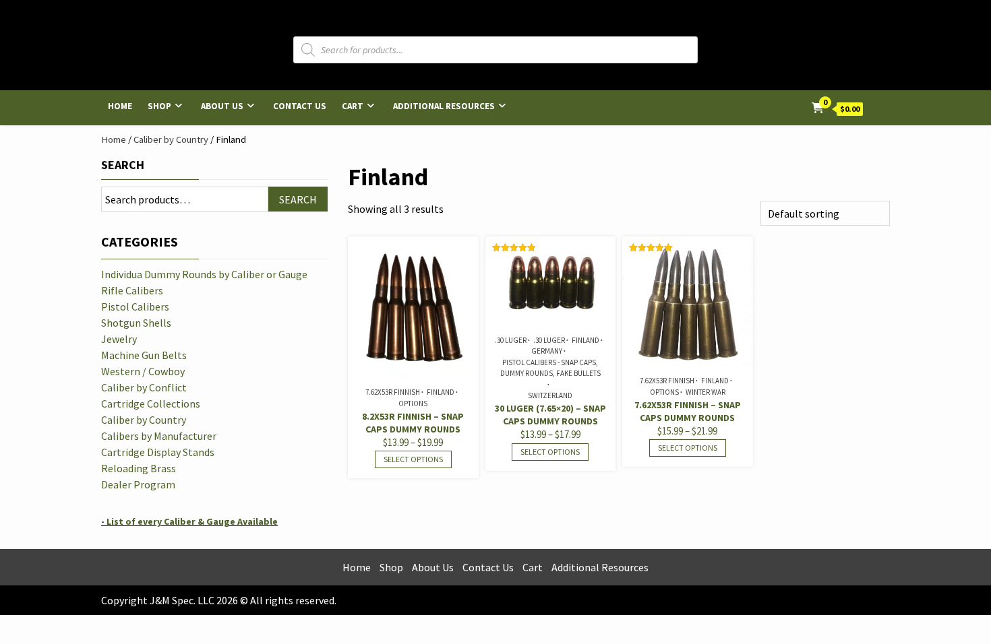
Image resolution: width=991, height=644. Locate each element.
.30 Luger (511, 340)
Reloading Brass (138, 468)
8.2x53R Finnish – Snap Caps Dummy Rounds (413, 422)
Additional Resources (444, 106)
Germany (546, 351)
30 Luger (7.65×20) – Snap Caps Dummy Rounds (550, 414)
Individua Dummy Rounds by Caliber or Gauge (204, 274)
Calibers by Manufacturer (158, 436)
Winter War (705, 392)
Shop (159, 106)
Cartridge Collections (150, 403)
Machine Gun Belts (144, 355)
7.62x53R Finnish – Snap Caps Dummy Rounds (687, 411)
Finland (440, 392)
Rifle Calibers (132, 290)
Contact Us (299, 106)
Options (412, 403)
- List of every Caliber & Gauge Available (189, 521)
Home (120, 106)
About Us (222, 106)
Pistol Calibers (135, 306)
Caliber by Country (170, 139)
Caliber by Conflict (144, 387)
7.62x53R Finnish (392, 392)
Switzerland (550, 395)
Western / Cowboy (143, 371)
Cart (352, 106)
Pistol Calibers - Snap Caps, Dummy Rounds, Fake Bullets (550, 368)
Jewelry (119, 339)
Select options (413, 459)
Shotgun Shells (136, 322)
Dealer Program (138, 484)
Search (122, 164)
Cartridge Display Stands (157, 452)
